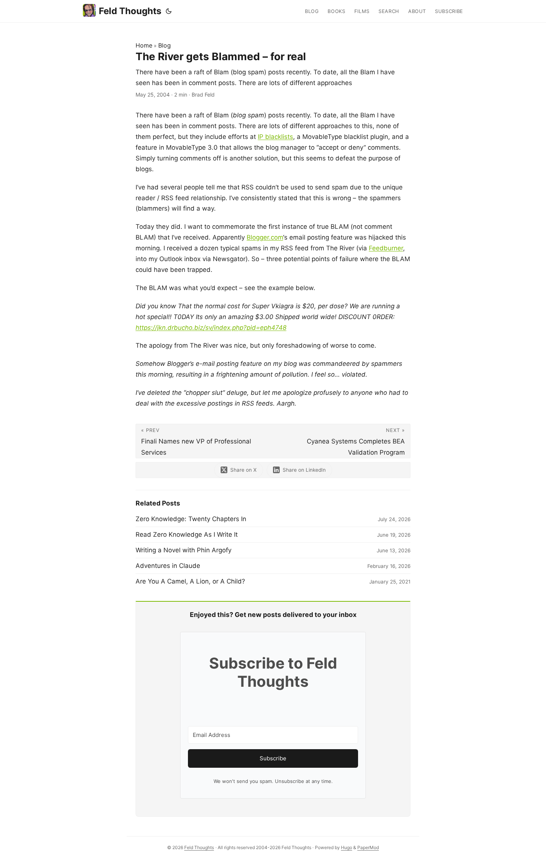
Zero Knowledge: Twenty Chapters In (191, 519)
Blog (164, 45)
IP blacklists (275, 136)
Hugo (346, 847)
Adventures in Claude (168, 565)
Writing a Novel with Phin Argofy (183, 550)
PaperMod (368, 847)
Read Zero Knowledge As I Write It (187, 534)
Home (144, 45)
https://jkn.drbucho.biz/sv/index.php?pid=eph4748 (211, 327)
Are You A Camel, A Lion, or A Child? (190, 581)
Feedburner (386, 248)
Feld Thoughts (130, 11)
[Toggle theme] (168, 11)
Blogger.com (265, 237)
